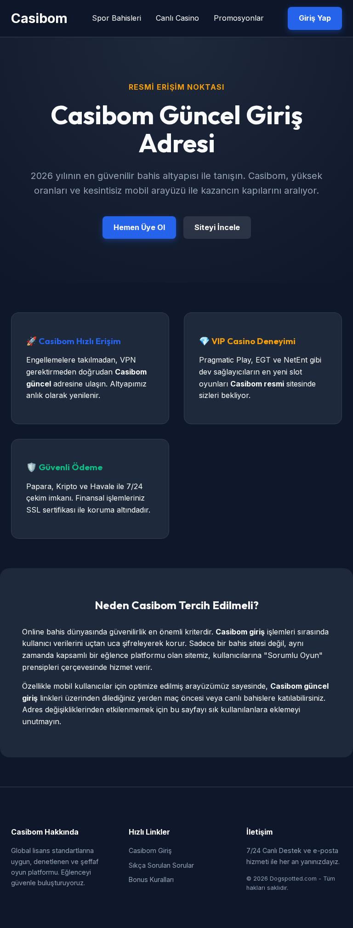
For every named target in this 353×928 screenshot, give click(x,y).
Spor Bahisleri (116, 18)
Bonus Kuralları (151, 879)
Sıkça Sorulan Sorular (161, 865)
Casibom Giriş (150, 850)
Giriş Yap (315, 18)
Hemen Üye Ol (139, 227)
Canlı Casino (177, 18)
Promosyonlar (239, 18)
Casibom (39, 18)
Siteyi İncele (217, 227)
